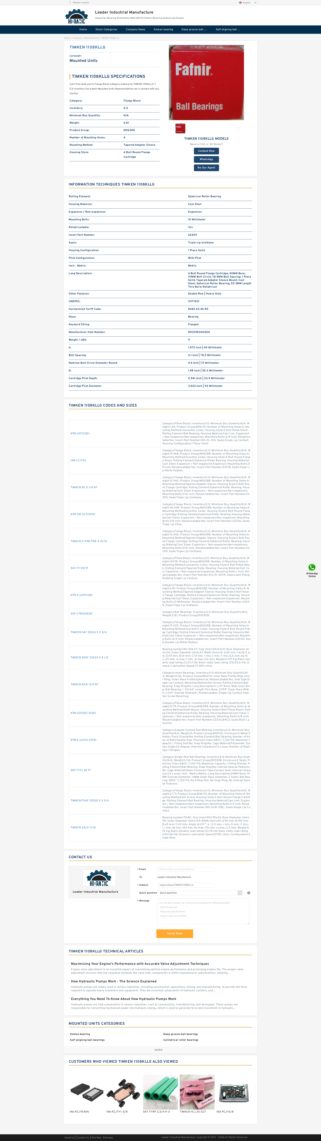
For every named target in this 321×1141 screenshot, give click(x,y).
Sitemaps (107, 1137)
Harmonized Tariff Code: (85, 309)
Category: (76, 101)
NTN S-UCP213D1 (82, 595)
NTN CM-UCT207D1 (83, 514)
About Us (69, 1137)
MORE (159, 1050)
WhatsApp (206, 159)
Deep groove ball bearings (196, 29)
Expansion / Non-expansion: (87, 212)
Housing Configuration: (84, 250)
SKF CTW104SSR (81, 614)
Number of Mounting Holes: (87, 137)
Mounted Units (91, 38)
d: (70, 347)
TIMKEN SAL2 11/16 (83, 827)
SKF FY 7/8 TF (79, 568)
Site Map (96, 1137)
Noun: (72, 317)
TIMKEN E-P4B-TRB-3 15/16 (89, 541)
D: (70, 370)
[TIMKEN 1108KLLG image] (206, 82)
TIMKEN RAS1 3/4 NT (84, 684)
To (140, 877)
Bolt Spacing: (77, 355)
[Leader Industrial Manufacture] (77, 16)
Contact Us (83, 1137)
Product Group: (79, 130)
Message (143, 901)
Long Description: (80, 273)
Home (83, 29)
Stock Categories (106, 29)
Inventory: (76, 108)
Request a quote (81, 2)
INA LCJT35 (78, 460)
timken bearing (163, 29)
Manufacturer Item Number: (87, 332)
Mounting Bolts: (79, 219)
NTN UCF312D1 (80, 433)
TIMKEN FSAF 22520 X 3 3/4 (90, 800)
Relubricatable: (79, 227)
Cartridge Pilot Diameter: (85, 386)
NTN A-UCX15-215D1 (84, 740)
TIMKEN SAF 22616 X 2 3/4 (88, 632)
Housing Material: (80, 204)
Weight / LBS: (78, 340)
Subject (142, 885)
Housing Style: (79, 152)
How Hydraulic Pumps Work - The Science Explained (114, 981)
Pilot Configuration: (82, 258)
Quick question (148, 893)
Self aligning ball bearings (230, 29)
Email (141, 869)
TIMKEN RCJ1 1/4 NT (84, 487)
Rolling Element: (80, 196)
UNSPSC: (74, 301)
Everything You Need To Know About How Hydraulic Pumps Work (123, 999)
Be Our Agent (206, 167)
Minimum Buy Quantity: (85, 115)
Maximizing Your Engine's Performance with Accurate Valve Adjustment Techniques (140, 964)
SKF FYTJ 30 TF (81, 770)
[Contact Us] (312, 570)
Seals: (73, 242)
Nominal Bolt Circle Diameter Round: (93, 363)
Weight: (74, 123)
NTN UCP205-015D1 (83, 713)
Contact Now (206, 151)
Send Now (175, 934)
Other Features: (79, 293)
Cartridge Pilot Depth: (83, 378)
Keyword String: (79, 324)
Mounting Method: (81, 145)
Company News (135, 29)
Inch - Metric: (77, 266)
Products (77, 38)
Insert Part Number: (82, 235)
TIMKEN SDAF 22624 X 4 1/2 (89, 657)
